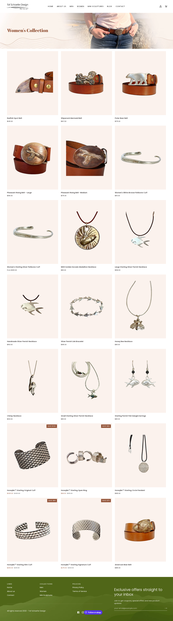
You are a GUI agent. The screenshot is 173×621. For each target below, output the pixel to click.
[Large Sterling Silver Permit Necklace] (140, 232)
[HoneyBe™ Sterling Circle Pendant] (140, 455)
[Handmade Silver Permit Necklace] (32, 306)
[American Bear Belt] (140, 530)
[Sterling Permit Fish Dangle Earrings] (140, 381)
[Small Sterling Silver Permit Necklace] (86, 381)
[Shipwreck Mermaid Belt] (86, 83)
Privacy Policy (78, 587)
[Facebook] (78, 612)
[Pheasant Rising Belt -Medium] (86, 158)
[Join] (164, 608)
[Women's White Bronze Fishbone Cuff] (140, 158)
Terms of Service (79, 591)
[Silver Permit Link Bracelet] (86, 306)
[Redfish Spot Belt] (32, 83)
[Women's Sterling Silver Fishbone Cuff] (32, 232)
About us (11, 591)
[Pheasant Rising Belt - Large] (32, 158)
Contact (10, 595)
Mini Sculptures (46, 595)
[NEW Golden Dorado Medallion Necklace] (86, 232)
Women (43, 591)
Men (41, 587)
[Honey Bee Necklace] (140, 306)
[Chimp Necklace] (32, 381)
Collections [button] (46, 584)
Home (9, 587)
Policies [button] (76, 584)
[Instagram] (83, 612)
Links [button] (9, 584)
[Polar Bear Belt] (140, 83)
